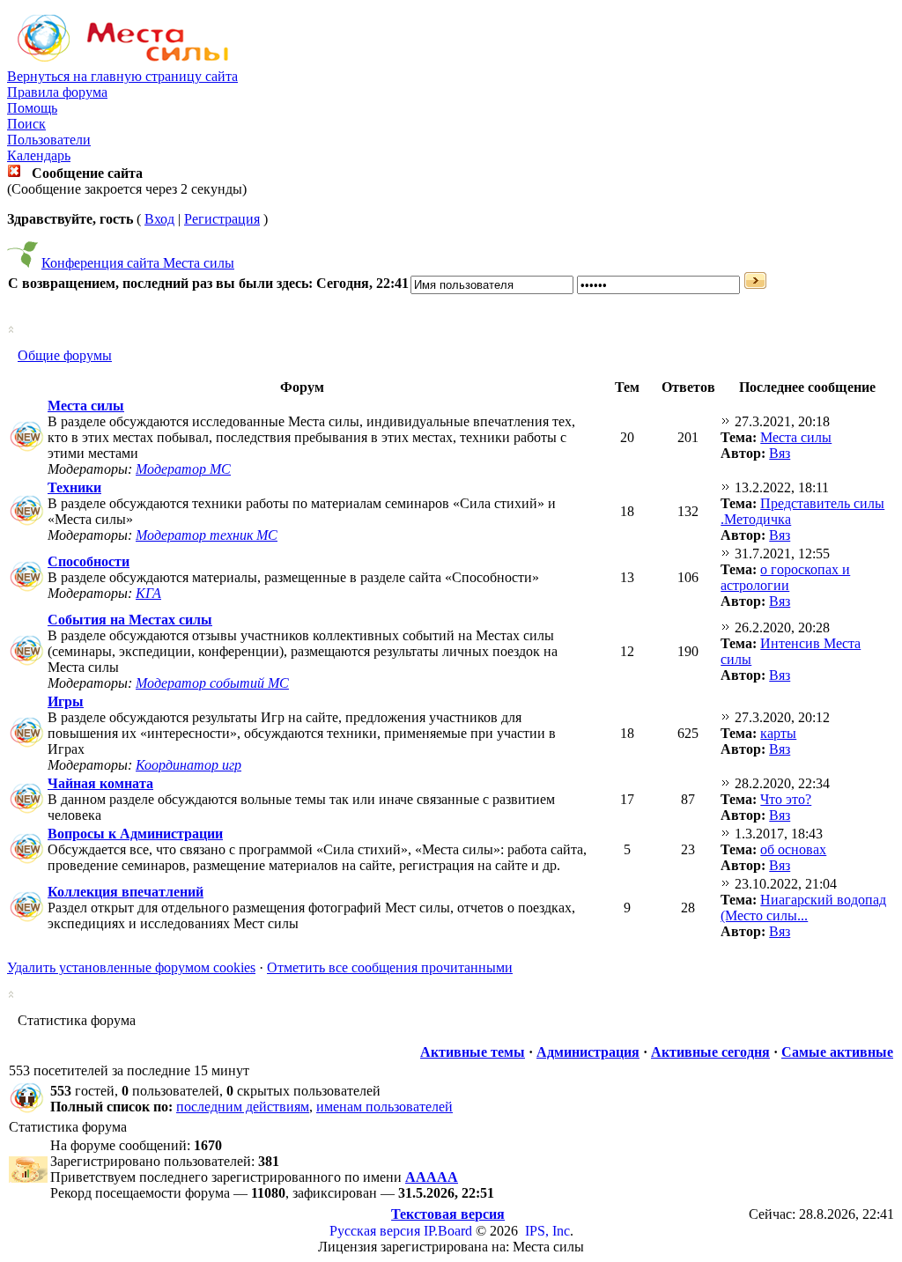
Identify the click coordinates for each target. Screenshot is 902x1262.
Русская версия (374, 1230)
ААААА (431, 1177)
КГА (148, 593)
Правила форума (57, 92)
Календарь (38, 155)
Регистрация (222, 218)
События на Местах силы (130, 619)
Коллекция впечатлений (125, 891)
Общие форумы (65, 355)
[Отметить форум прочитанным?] (27, 450)
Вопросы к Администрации (135, 833)
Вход (159, 218)
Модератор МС (183, 468)
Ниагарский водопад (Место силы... (803, 907)
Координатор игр (188, 764)
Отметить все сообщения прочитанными (390, 967)
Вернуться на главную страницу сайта (122, 76)
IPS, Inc (547, 1230)
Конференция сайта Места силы (137, 262)
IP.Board (448, 1230)
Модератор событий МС (212, 682)
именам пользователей (384, 1106)
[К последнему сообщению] (726, 421)
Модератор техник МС (206, 535)
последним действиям (242, 1106)
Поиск (26, 123)
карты (778, 733)
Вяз (779, 453)
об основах (793, 849)
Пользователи (49, 139)
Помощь (32, 107)
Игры (66, 701)
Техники (74, 487)
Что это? (785, 799)
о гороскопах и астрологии (785, 577)
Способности (88, 561)
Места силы (86, 405)
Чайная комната (100, 783)
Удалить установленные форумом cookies (131, 967)
